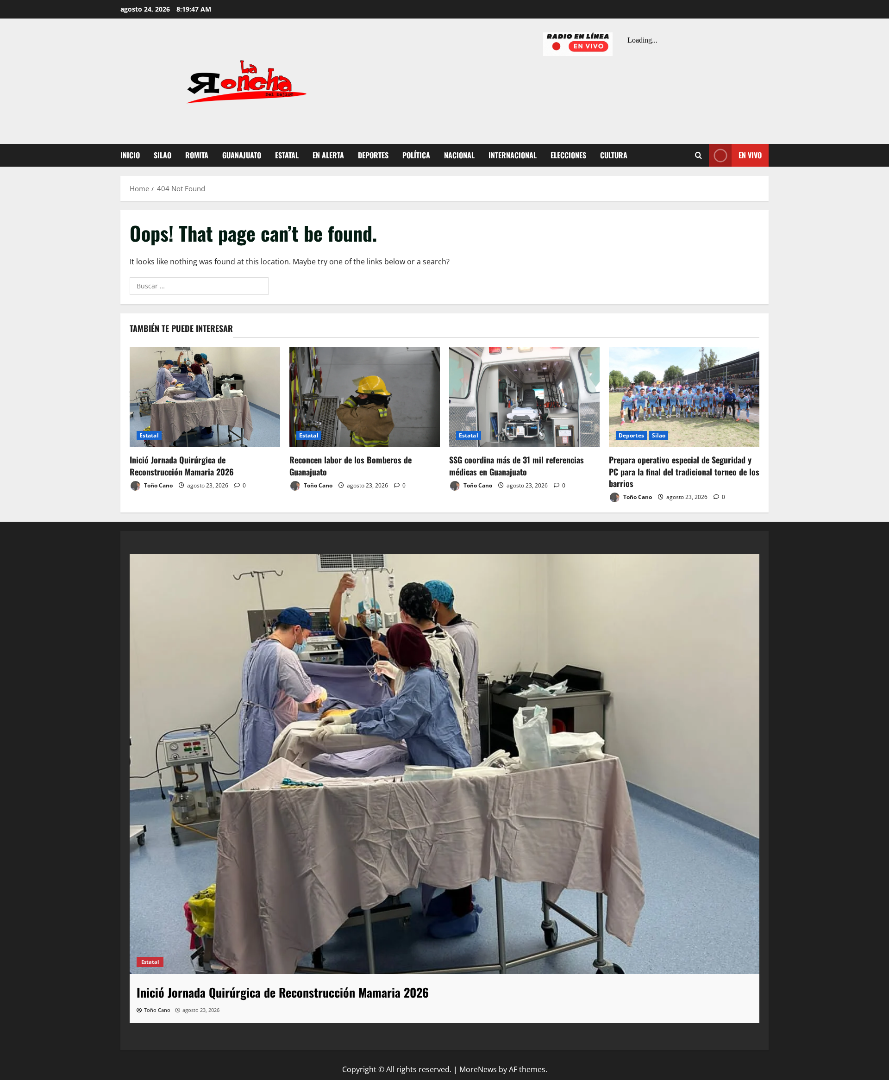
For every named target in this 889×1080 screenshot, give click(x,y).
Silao (162, 155)
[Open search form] (698, 155)
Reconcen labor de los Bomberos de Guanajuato (350, 465)
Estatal (287, 155)
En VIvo (750, 155)
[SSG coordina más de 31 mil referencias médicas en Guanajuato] (524, 397)
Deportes (373, 155)
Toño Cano (158, 485)
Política (416, 155)
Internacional (512, 155)
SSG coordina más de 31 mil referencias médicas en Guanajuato (516, 465)
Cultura (613, 155)
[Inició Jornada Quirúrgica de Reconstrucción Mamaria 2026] (205, 397)
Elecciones (568, 155)
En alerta (328, 155)
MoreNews (478, 1069)
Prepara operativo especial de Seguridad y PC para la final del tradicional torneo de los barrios (684, 471)
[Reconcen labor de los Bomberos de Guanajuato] (364, 397)
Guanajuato (241, 155)
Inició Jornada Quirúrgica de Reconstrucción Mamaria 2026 (182, 465)
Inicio (130, 155)
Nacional (459, 155)
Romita (196, 155)
